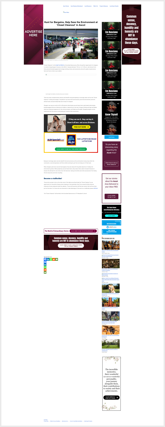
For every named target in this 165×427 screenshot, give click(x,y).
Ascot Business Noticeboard (77, 6)
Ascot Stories (66, 6)
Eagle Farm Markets (60, 65)
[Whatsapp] (51, 259)
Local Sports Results (114, 6)
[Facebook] (45, 259)
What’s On (95, 6)
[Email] (56, 259)
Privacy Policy (46, 421)
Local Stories (111, 137)
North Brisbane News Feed (108, 238)
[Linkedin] (48, 259)
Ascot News (46, 419)
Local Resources (88, 6)
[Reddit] (53, 259)
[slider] (113, 134)
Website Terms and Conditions (55, 421)
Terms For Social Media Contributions (76, 421)
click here (96, 188)
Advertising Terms (65, 421)
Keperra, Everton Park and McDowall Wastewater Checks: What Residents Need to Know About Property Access (110, 280)
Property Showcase (104, 6)
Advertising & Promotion (88, 421)
